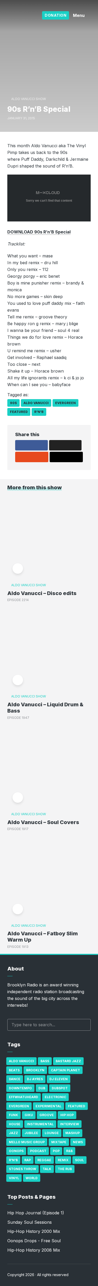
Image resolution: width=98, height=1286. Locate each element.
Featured (19, 412)
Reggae (44, 1160)
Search (84, 1025)
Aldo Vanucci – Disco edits (42, 593)
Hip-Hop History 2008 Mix (33, 1250)
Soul (79, 1160)
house (14, 1124)
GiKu (29, 1115)
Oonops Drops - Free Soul (34, 1240)
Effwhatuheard (23, 1097)
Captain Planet (65, 1070)
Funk (13, 1115)
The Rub (65, 1169)
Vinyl (14, 1178)
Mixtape (58, 1142)
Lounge (52, 1133)
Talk (47, 1169)
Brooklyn (35, 1070)
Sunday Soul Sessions (29, 1222)
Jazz (13, 1133)
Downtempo (20, 1088)
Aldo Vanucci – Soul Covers (43, 822)
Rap (27, 1160)
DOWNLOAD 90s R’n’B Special (39, 231)
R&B (69, 1151)
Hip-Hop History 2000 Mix (33, 1231)
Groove (46, 1115)
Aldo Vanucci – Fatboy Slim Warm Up (42, 936)
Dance (14, 1079)
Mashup (72, 1133)
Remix (63, 1160)
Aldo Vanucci (36, 403)
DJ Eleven (58, 1079)
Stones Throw (22, 1169)
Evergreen (65, 403)
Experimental (48, 1106)
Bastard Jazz (68, 1061)
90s (13, 403)
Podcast (38, 1151)
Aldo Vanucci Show (28, 99)
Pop (56, 1151)
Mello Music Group (27, 1142)
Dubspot (60, 1088)
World (32, 1178)
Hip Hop (67, 1115)
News (78, 1142)
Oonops (16, 1151)
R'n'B (39, 412)
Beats (14, 1070)
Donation (55, 15)
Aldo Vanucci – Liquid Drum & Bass (45, 707)
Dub (41, 1088)
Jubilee (31, 1133)
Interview (69, 1124)
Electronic (55, 1097)
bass (45, 1061)
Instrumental (40, 1124)
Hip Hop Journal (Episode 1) (35, 1212)
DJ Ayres (35, 1079)
